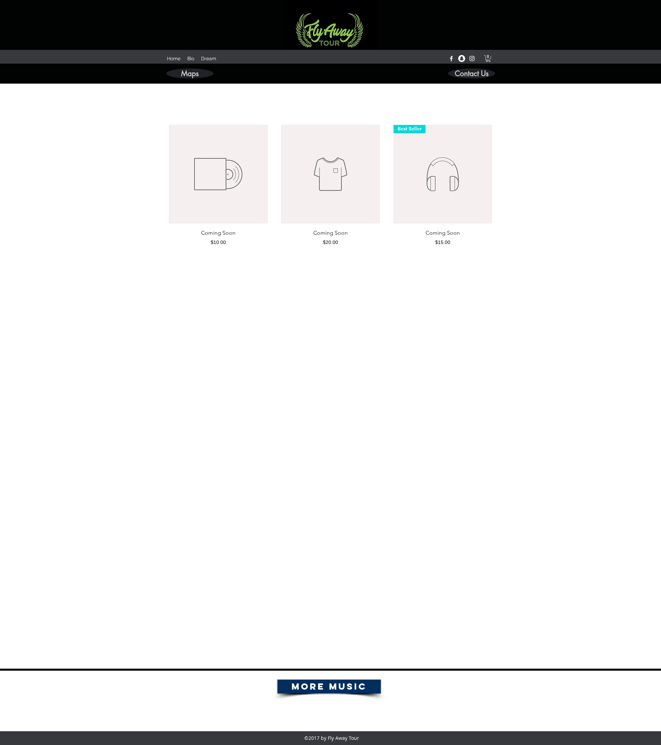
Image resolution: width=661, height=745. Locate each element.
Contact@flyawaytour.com (330, 705)
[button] (488, 58)
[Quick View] (218, 174)
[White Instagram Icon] (472, 58)
